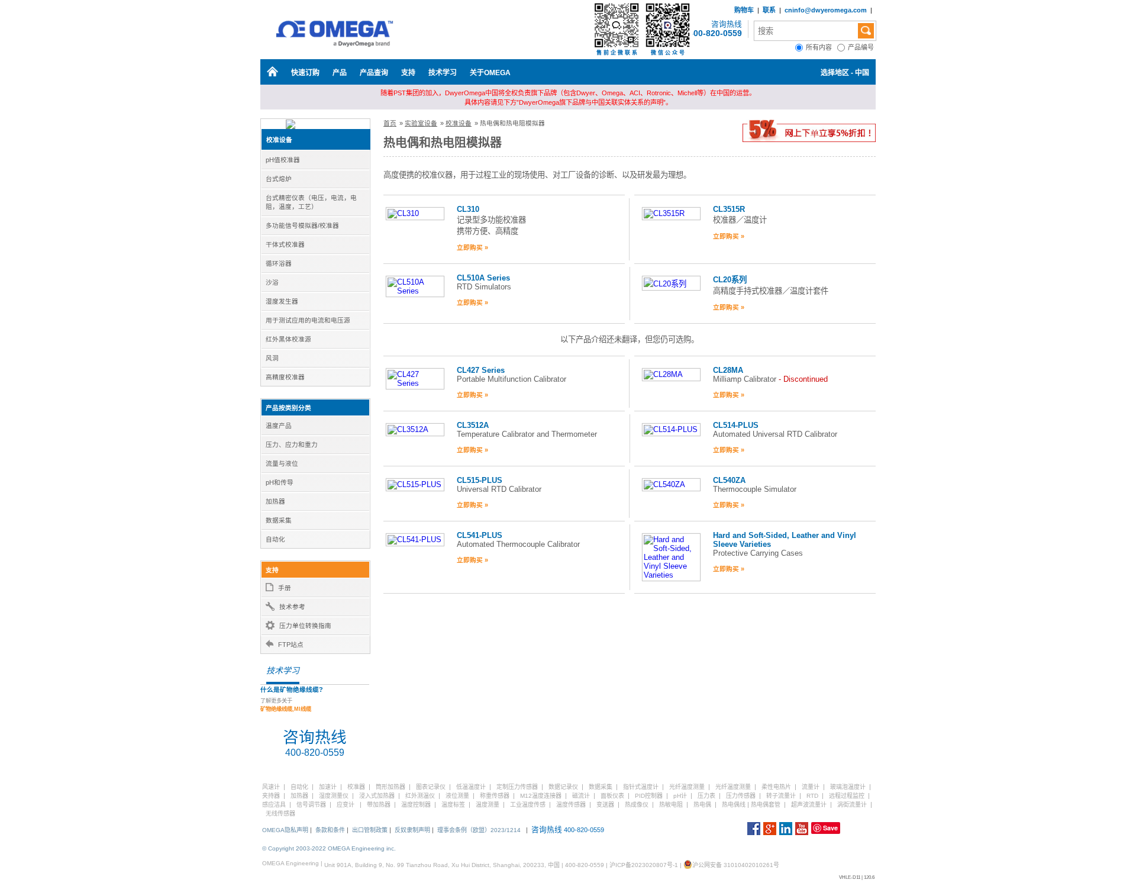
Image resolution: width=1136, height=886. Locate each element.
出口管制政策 (370, 830)
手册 (284, 587)
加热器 (299, 795)
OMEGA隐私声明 (285, 830)
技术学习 (442, 73)
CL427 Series (481, 370)
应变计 (345, 804)
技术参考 (292, 606)
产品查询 (374, 73)
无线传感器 (280, 813)
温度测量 (487, 804)
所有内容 (821, 47)
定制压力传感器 (517, 787)
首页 (389, 123)
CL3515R (729, 209)
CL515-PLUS (479, 480)
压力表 (706, 795)
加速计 (328, 787)
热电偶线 (734, 804)
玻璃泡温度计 (848, 787)
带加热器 (378, 804)
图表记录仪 (431, 787)
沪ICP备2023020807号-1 (643, 865)
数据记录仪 (563, 787)
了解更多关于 (285, 705)
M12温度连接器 (540, 795)
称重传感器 (494, 795)
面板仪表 (612, 795)
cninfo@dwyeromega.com (826, 10)
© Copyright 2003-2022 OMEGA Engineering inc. (329, 848)
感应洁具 (274, 804)
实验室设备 (421, 123)
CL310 (468, 209)
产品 (340, 73)
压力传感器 (741, 795)
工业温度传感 (528, 804)
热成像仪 (636, 804)
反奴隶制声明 (412, 830)
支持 (408, 73)
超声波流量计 (809, 804)
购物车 (744, 10)
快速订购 (305, 73)
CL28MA (728, 370)
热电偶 (702, 804)
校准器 (356, 787)
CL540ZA (729, 480)
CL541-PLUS (479, 535)
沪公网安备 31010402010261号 (735, 865)
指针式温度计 (641, 787)
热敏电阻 (671, 804)
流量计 (810, 787)
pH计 (680, 795)
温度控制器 (416, 804)
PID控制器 (649, 795)
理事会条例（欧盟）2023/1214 (479, 830)
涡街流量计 (852, 804)
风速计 (271, 787)
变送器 (605, 804)
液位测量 (457, 795)
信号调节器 (311, 804)
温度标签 (453, 804)
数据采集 (600, 787)
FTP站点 (291, 644)
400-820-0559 (715, 33)
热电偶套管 (765, 804)
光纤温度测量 (687, 787)
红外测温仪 (420, 795)
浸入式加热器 (377, 795)
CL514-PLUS (736, 425)
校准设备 (279, 139)
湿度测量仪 (333, 795)
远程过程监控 (846, 795)
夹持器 (271, 795)
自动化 (299, 787)
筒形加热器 (390, 787)
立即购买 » (472, 247)
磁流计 (581, 795)
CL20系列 (730, 279)
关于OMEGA (490, 73)
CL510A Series (483, 277)
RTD (812, 795)
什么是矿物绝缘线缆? (291, 689)
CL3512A (473, 425)
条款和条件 (330, 830)
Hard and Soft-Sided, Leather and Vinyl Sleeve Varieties (784, 540)
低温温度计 (471, 787)
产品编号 (862, 47)
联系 (769, 10)
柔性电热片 (776, 787)
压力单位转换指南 (305, 625)
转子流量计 (781, 795)
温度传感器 (571, 804)
